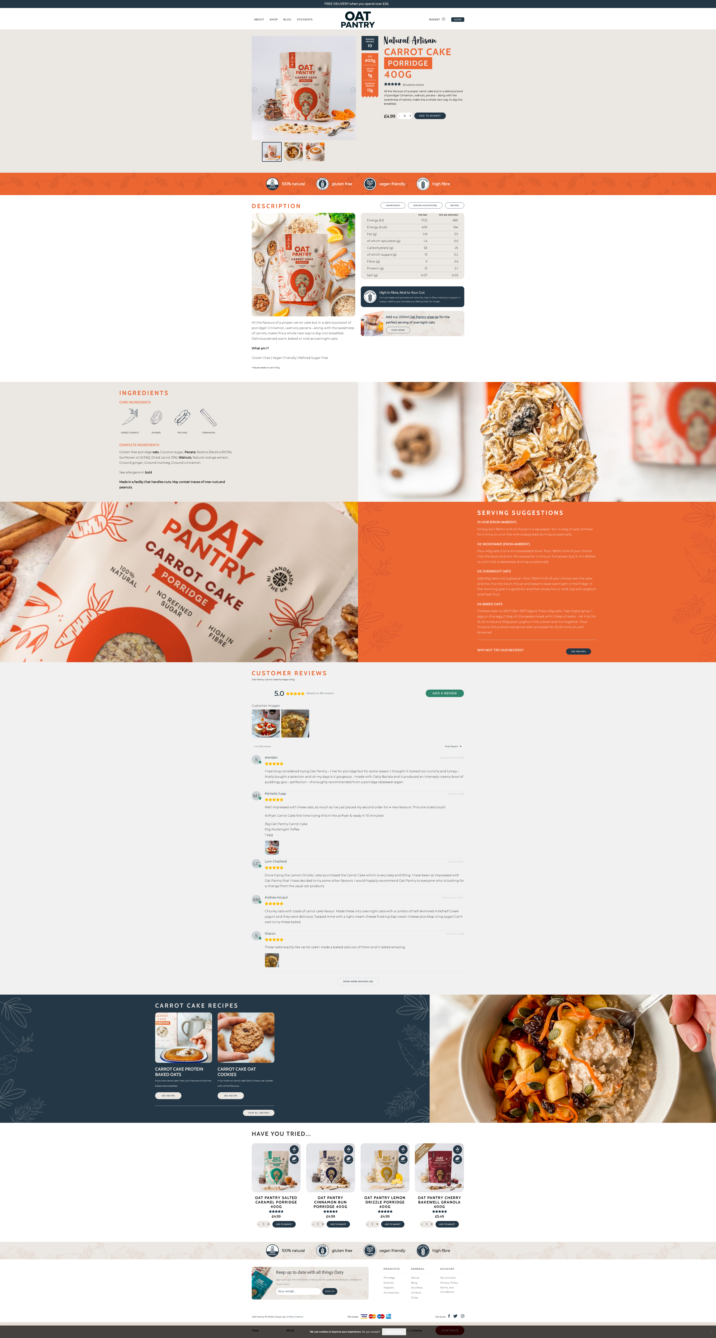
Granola (388, 1282)
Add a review (445, 693)
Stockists (305, 19)
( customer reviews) (413, 84)
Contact (416, 1292)
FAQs (414, 1297)
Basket (434, 19)
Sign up (330, 1291)
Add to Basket (284, 1224)
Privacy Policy (449, 1282)
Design (278, 1316)
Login (457, 19)
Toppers (389, 1287)
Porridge (389, 1277)
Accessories (391, 1292)
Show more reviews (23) (358, 981)
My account (448, 1277)
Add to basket (430, 115)
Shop (274, 19)
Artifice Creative (294, 1316)
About (259, 19)
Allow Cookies (394, 1331)
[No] (711, 1332)
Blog (287, 19)
